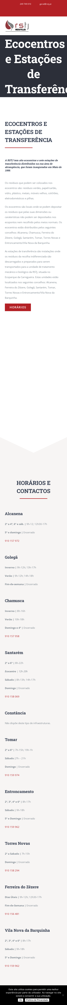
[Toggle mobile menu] (61, 24)
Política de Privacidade (37, 1000)
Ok (20, 1000)
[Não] (63, 995)
